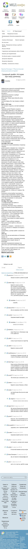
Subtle (3, 33)
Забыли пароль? (19, 269)
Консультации (6, 11)
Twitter (23, 517)
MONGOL (10, 329)
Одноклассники (23, 513)
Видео (14, 493)
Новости (6, 10)
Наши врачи (23, 495)
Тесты (5, 528)
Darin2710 (11, 406)
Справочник (21, 10)
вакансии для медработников (9, 53)
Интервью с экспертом (14, 505)
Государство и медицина (5, 488)
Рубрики (14, 10)
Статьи (14, 507)
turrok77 (10, 375)
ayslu (9, 462)
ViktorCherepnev (12, 454)
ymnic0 (10, 416)
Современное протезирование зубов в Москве (13, 51)
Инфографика (14, 495)
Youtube (23, 518)
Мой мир (23, 515)
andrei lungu (11, 282)
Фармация (5, 499)
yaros (9, 440)
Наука (5, 493)
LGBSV (10, 338)
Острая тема (14, 491)
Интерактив (14, 496)
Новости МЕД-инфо (5, 502)
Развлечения (22, 11)
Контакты (14, 514)
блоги (3, 31)
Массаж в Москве (6, 48)
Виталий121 (11, 425)
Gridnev (10, 382)
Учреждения (23, 488)
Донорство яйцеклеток (7, 58)
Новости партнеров (19, 40)
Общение (14, 11)
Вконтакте (23, 510)
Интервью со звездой (14, 502)
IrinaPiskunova (12, 353)
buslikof (10, 432)
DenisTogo (11, 362)
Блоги (5, 512)
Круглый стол (14, 489)
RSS (23, 520)
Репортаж (14, 486)
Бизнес (5, 486)
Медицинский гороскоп (5, 525)
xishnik (10, 447)
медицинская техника (12, 33)
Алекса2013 (11, 307)
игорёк (10, 390)
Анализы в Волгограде (7, 40)
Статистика (5, 498)
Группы (5, 514)
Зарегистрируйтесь (7, 273)
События (5, 496)
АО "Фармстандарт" (17, 31)
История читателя (14, 498)
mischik (10, 315)
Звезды (5, 491)
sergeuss (12, 398)
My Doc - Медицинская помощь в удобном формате (12, 45)
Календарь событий (5, 506)
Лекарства (22, 486)
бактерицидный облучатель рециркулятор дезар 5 (13, 36)
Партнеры (14, 512)
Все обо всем (5, 42)
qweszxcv (10, 275)
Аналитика (14, 488)
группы (8, 31)
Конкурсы (5, 523)
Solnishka (13, 300)
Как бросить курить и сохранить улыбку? (11, 56)
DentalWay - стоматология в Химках (10, 63)
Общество (5, 494)
